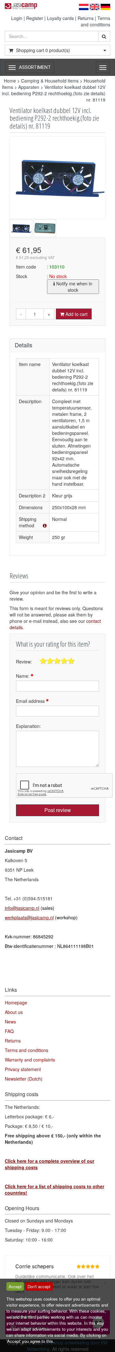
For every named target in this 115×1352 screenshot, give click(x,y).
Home (10, 80)
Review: (24, 661)
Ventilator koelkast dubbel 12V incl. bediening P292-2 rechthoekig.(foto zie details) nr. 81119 (53, 93)
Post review (57, 810)
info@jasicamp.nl (22, 908)
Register (34, 18)
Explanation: (28, 726)
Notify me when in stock (73, 286)
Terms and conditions (95, 21)
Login (16, 18)
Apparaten (29, 87)
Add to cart (76, 314)
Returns (86, 18)
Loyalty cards (60, 18)
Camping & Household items (50, 80)
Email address (31, 701)
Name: (23, 676)
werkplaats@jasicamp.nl (29, 917)
